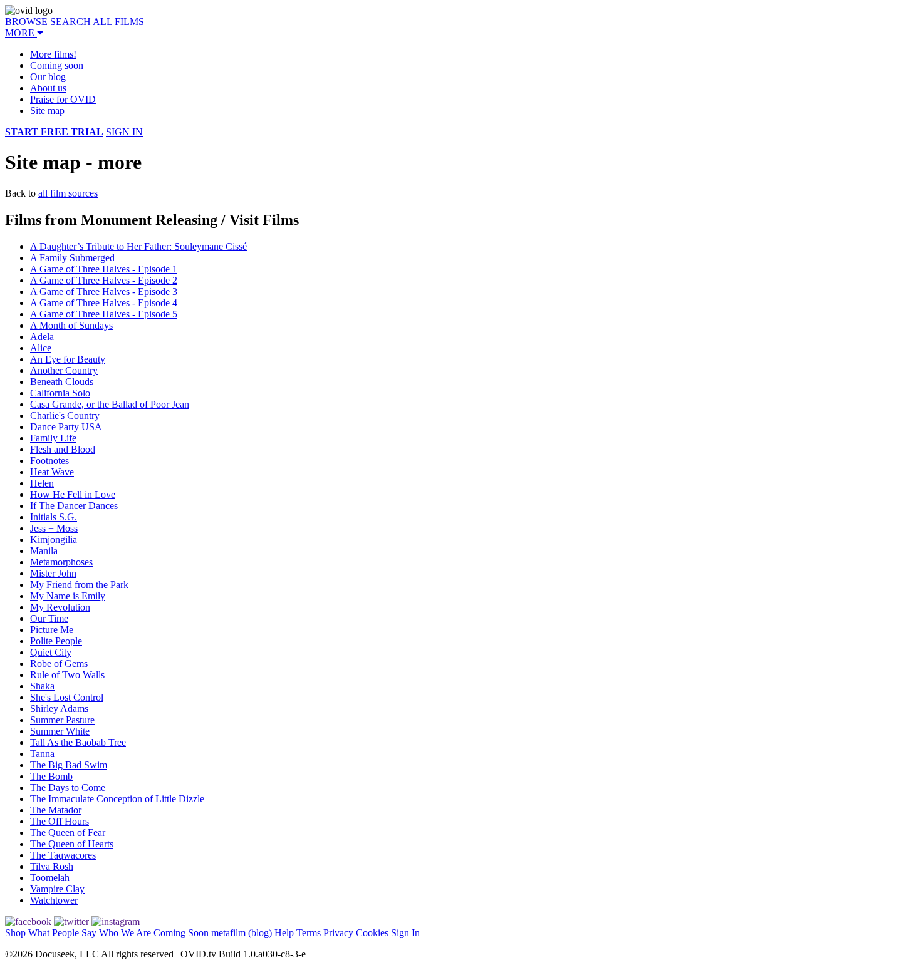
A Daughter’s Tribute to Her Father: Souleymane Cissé (138, 246)
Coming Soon (181, 932)
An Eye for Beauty (67, 359)
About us (48, 88)
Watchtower (54, 900)
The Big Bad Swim (68, 765)
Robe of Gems (59, 663)
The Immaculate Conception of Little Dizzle (117, 798)
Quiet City (50, 652)
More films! (53, 54)
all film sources (68, 193)
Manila (44, 550)
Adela (42, 336)
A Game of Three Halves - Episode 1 (103, 269)
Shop (15, 932)
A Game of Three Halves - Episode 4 (103, 302)
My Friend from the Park (79, 584)
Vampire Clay (57, 889)
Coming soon (56, 65)
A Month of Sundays (71, 325)
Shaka (42, 686)
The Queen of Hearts (71, 843)
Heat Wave (52, 472)
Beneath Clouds (61, 381)
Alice (40, 348)
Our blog (48, 76)
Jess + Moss (54, 528)
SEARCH (70, 21)
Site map (47, 110)
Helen (42, 483)
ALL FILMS (118, 21)
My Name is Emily (67, 596)
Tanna (42, 753)
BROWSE (26, 21)
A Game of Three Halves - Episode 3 (103, 291)
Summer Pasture (62, 720)
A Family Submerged (72, 257)
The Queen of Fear (67, 832)
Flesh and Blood (62, 449)
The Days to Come (67, 787)
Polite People (56, 641)
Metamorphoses (61, 562)
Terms (308, 932)
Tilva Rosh (51, 866)
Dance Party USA (66, 426)
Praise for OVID (63, 99)
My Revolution (60, 607)
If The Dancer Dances (74, 505)
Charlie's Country (65, 415)
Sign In (405, 932)
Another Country (64, 370)
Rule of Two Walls (67, 674)
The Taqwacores (63, 855)
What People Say (62, 932)
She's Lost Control (66, 697)
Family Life (53, 438)
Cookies (372, 932)
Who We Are (125, 932)
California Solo (60, 393)
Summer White (60, 731)
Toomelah (50, 877)
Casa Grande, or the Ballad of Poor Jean (109, 404)
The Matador (55, 810)
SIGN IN (124, 131)
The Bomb (51, 776)
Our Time (49, 618)
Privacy (338, 932)
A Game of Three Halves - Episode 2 (103, 280)
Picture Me (51, 629)
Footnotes (49, 460)
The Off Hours (59, 821)
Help (284, 932)
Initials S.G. (53, 517)
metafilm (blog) (241, 932)
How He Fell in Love (72, 494)
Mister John (53, 573)
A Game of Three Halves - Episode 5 (103, 314)
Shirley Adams (59, 708)
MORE (21, 33)
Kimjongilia (53, 539)
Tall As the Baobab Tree (78, 742)
